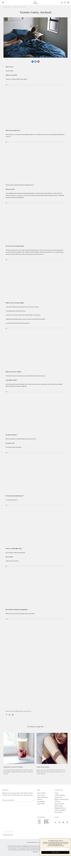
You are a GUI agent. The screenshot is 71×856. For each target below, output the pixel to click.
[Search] (65, 2)
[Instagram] (59, 822)
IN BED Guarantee (60, 795)
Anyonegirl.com (20, 195)
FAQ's (56, 793)
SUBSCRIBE (55, 852)
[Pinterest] (63, 822)
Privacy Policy (58, 812)
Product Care (58, 797)
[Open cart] (68, 2)
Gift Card (57, 801)
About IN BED (41, 793)
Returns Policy (59, 806)
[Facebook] (55, 822)
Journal (9, 7)
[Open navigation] (3, 2)
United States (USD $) (8, 831)
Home (4, 7)
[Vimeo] (67, 822)
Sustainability (41, 801)
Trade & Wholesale (42, 797)
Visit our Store (41, 795)
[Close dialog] (69, 839)
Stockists (39, 799)
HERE (30, 711)
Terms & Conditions (60, 810)
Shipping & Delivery (60, 808)
